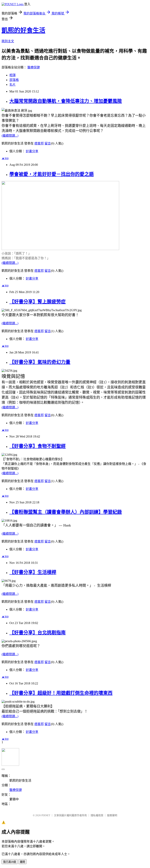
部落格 (14, 80)
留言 (48, 143)
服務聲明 (112, 815)
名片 (12, 84)
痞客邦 (39, 143)
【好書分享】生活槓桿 (32, 572)
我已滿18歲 (9, 861)
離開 (22, 861)
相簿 (12, 75)
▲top (5, 158)
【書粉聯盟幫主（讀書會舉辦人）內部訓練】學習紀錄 (65, 512)
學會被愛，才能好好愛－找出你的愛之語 (51, 174)
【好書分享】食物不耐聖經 (37, 446)
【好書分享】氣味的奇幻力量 (39, 362)
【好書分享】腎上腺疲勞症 (37, 301)
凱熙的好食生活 (23, 30)
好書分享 (32, 151)
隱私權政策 (97, 815)
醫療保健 (33, 67)
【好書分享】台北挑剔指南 (37, 632)
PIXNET (45, 815)
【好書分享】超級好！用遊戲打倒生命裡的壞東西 (60, 693)
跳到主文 (8, 41)
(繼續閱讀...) (10, 135)
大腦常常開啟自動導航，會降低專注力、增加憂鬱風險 (65, 101)
